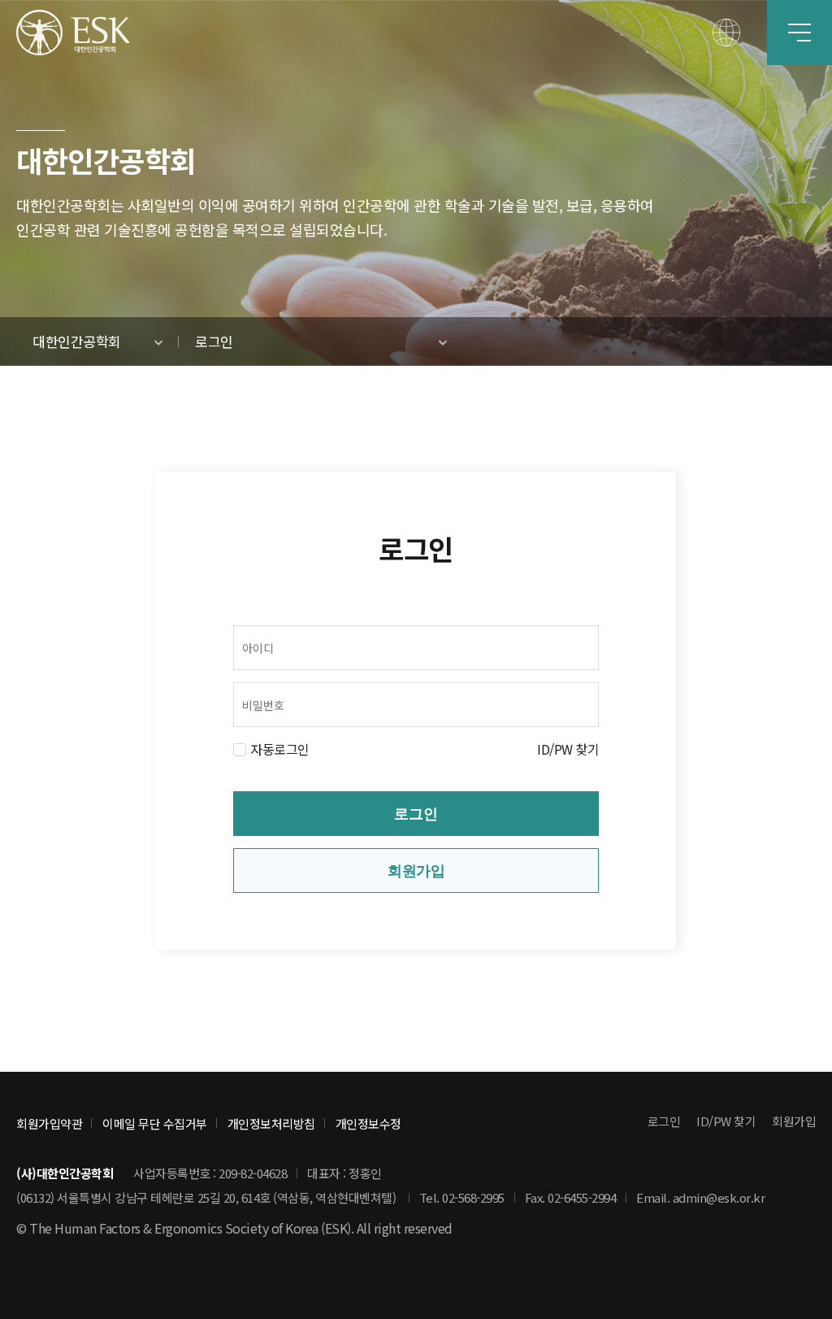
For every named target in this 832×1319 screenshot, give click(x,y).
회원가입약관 (49, 1123)
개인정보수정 (368, 1123)
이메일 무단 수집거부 (154, 1123)
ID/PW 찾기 (568, 749)
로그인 (416, 814)
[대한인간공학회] (73, 32)
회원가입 (416, 871)
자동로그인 (280, 749)
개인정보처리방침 (271, 1123)
